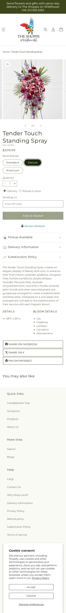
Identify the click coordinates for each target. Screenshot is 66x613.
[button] (45, 29)
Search (11, 449)
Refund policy (15, 518)
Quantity (8, 177)
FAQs (10, 479)
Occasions (13, 411)
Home (6, 51)
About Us (12, 426)
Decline (31, 595)
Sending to (15, 197)
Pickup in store (31, 191)
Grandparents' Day (18, 403)
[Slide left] (25, 126)
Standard (12, 162)
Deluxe (32, 162)
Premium (12, 170)
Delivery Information (20, 503)
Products (12, 419)
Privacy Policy (40, 578)
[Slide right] (41, 126)
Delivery (12, 191)
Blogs (10, 457)
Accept (31, 587)
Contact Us (14, 487)
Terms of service (17, 534)
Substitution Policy (19, 526)
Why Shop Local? (18, 495)
